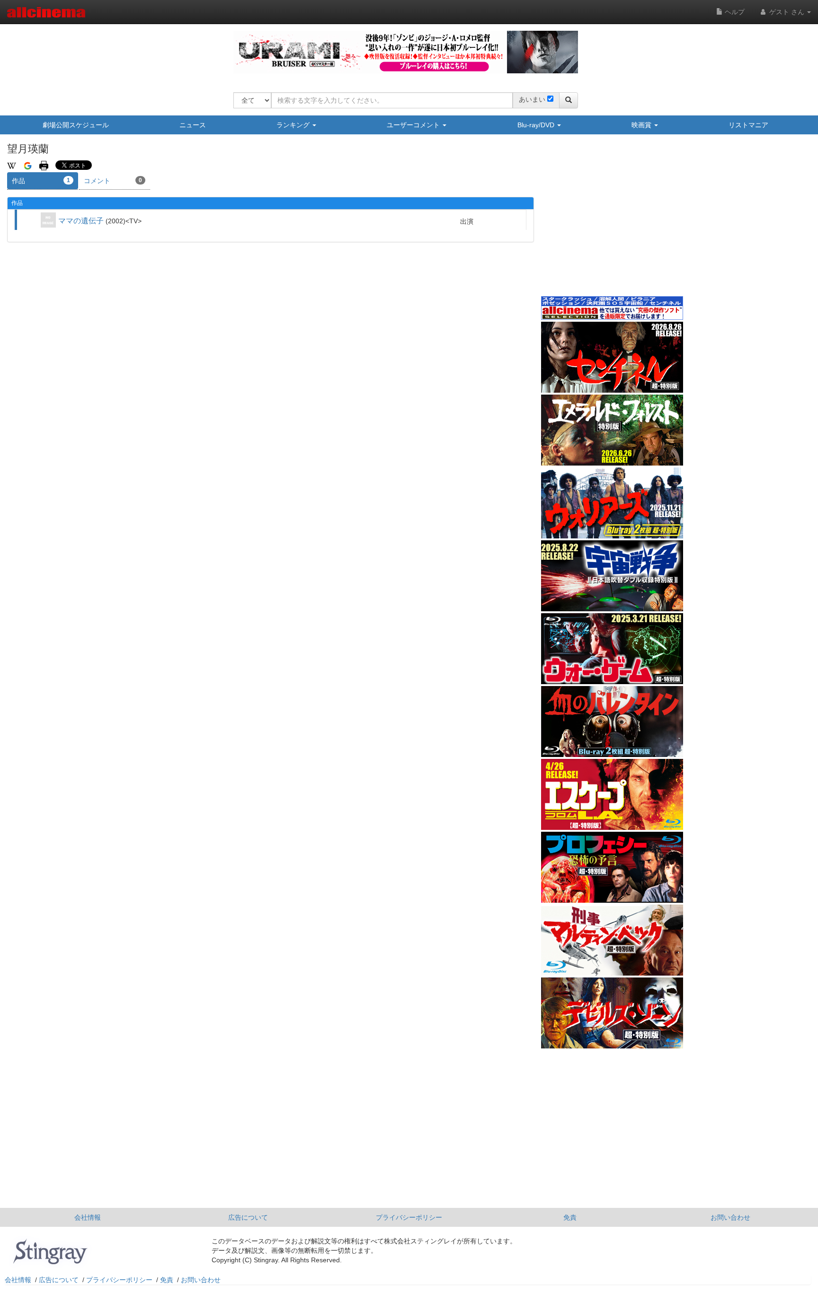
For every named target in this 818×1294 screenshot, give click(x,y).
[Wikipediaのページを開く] (11, 165)
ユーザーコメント (414, 125)
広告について (248, 1217)
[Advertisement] (612, 222)
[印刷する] (43, 165)
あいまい (532, 99)
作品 (41, 181)
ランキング (293, 125)
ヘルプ (734, 12)
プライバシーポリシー (409, 1217)
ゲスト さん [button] (786, 12)
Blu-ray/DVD (536, 125)
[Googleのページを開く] (27, 165)
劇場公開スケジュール (76, 125)
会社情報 (87, 1217)
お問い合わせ (730, 1217)
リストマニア (748, 125)
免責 (570, 1217)
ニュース (192, 125)
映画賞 (642, 125)
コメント (113, 181)
